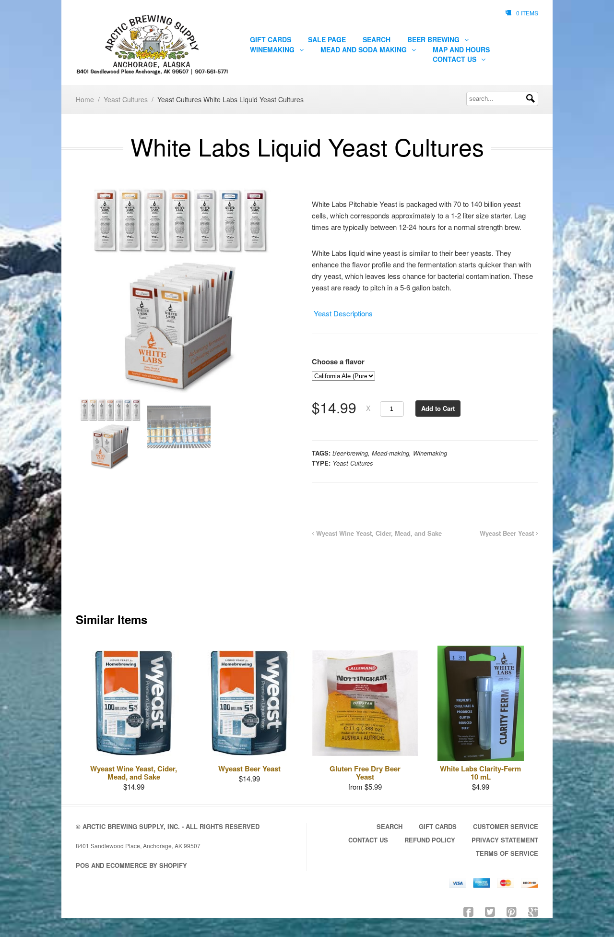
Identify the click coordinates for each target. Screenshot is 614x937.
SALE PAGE (327, 39)
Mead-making (390, 452)
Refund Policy (429, 839)
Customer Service (505, 826)
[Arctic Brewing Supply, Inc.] (152, 44)
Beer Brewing (434, 39)
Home (85, 99)
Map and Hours (461, 49)
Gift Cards (270, 39)
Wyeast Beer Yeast (508, 533)
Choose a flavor (338, 361)
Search (376, 39)
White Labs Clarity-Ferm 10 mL (480, 772)
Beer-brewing (350, 452)
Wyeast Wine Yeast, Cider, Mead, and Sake (378, 533)
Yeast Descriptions (342, 313)
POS (82, 865)
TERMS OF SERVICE (507, 853)
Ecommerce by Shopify (146, 865)
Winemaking (273, 49)
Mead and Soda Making (364, 49)
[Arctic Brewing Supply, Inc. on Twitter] (490, 910)
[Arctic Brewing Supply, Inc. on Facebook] (468, 910)
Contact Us (455, 59)
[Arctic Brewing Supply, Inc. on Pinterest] (512, 910)
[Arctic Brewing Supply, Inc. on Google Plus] (533, 910)
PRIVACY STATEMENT (505, 839)
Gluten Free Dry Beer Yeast (365, 772)
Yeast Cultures (126, 99)
